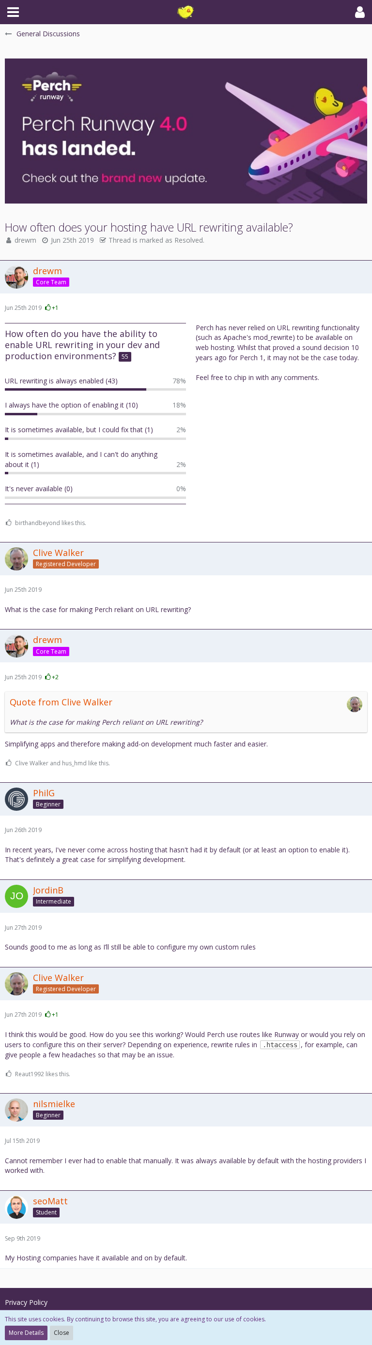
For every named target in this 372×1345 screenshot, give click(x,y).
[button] (13, 12)
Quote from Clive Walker (61, 702)
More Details (26, 1333)
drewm (25, 240)
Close (61, 1333)
